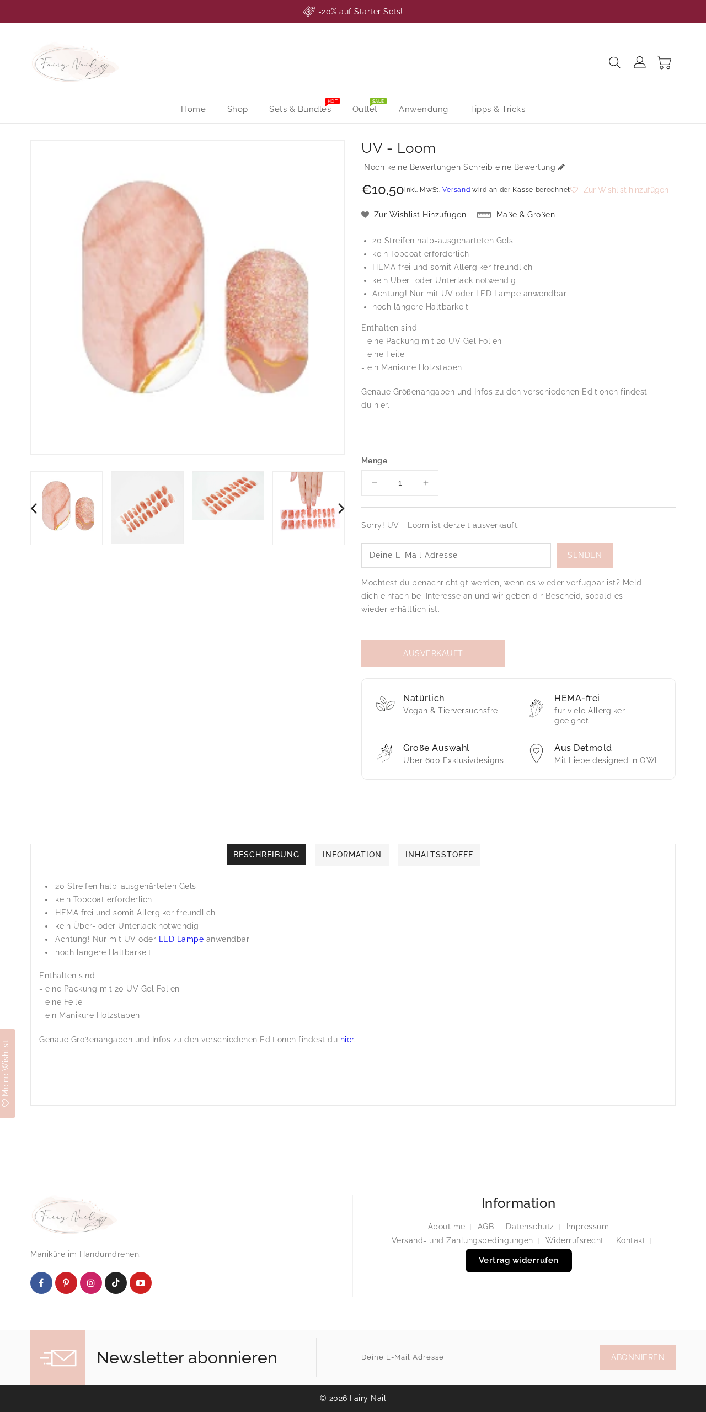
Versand (456, 190)
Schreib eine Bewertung (509, 167)
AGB (486, 1226)
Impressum (587, 1226)
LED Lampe (498, 293)
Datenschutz (530, 1226)
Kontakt (631, 1240)
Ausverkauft (433, 653)
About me (447, 1226)
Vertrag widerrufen (519, 1260)
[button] (619, 190)
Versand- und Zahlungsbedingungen (462, 1240)
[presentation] (33, 508)
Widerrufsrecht (574, 1240)
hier (381, 405)
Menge (374, 461)
